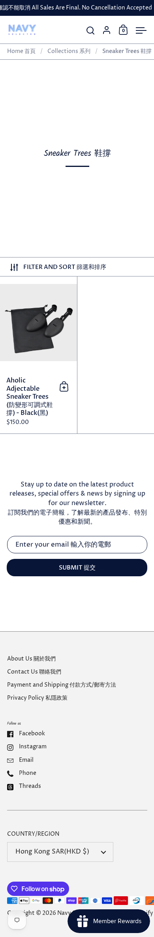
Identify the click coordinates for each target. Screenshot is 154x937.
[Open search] (90, 31)
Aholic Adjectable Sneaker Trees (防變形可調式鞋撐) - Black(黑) (38, 354)
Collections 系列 (68, 51)
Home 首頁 (21, 51)
